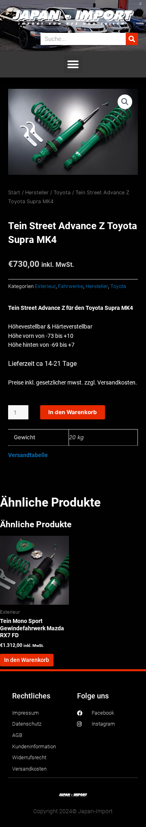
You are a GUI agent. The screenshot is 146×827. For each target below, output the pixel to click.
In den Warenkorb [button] (26, 660)
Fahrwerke (70, 286)
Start (14, 192)
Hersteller (37, 192)
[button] (73, 64)
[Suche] (132, 39)
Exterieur (45, 286)
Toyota (62, 192)
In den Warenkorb (72, 412)
